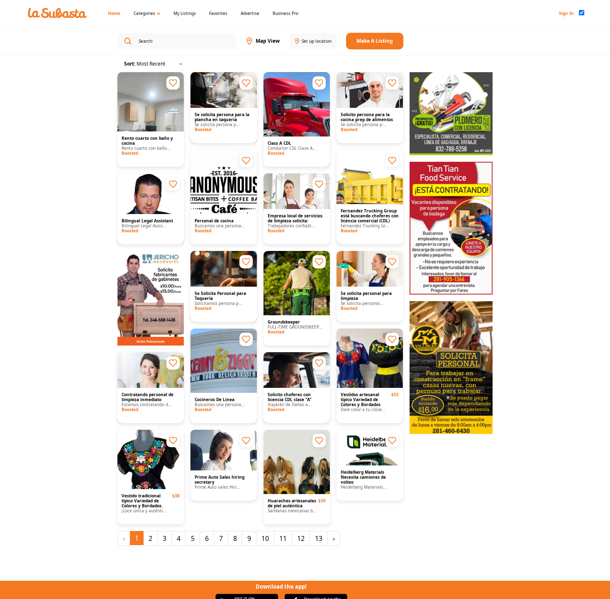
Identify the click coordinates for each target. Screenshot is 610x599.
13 (318, 538)
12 (301, 538)
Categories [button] (144, 13)
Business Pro (285, 13)
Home (114, 13)
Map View (268, 40)
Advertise (250, 13)
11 (283, 538)
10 (265, 538)
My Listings (184, 13)
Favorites (218, 13)
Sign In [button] (566, 13)
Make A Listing (374, 40)
